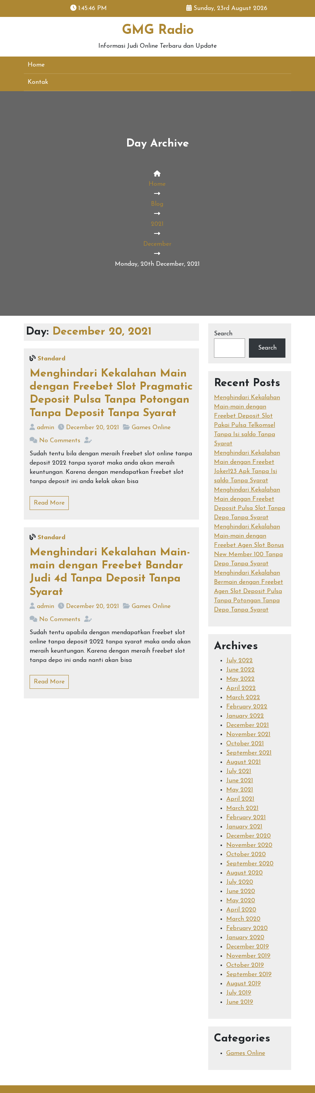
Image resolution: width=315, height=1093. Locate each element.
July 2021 (238, 771)
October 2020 (246, 854)
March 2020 (243, 919)
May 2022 (240, 679)
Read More (49, 503)
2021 (157, 224)
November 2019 (248, 956)
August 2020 (244, 873)
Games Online (151, 428)
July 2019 (238, 993)
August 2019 (243, 984)
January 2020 (245, 938)
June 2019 (239, 1002)
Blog (157, 204)
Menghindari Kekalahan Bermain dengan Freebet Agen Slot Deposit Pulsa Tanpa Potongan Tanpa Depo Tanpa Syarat (248, 591)
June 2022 (240, 670)
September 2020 (250, 864)
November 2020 (249, 845)
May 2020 (240, 901)
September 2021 (249, 753)
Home (36, 65)
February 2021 (246, 818)
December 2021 (247, 725)
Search (223, 334)
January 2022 (245, 716)
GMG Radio (158, 30)
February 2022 (246, 707)
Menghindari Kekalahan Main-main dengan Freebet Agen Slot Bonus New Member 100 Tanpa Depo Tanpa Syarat (249, 545)
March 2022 (243, 698)
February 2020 (247, 928)
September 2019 (249, 974)
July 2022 (239, 661)
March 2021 (242, 808)
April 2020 (241, 910)
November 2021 (248, 734)
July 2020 (239, 882)
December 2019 (247, 947)
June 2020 (240, 891)
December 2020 (248, 836)
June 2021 (239, 781)
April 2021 (240, 799)
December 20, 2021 (92, 428)
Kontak (38, 82)
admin (45, 428)
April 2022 (241, 688)
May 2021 (239, 790)
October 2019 (245, 965)
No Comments (59, 441)
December (157, 244)
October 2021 (245, 744)
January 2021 (244, 827)
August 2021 (243, 762)
